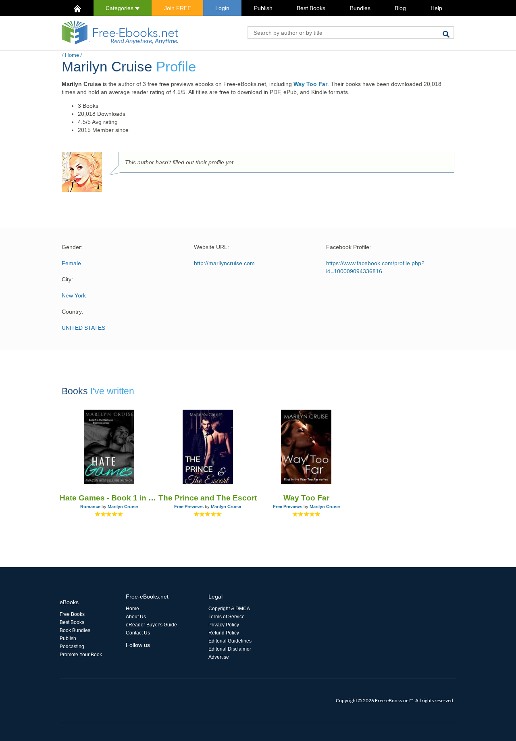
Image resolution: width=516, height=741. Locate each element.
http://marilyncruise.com (224, 263)
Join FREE (177, 8)
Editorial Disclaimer (229, 649)
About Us (136, 617)
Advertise (218, 657)
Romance (90, 506)
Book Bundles (75, 630)
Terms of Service (226, 617)
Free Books (72, 614)
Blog (400, 8)
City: (67, 279)
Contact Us (138, 633)
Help (436, 8)
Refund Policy (223, 633)
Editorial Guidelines (230, 641)
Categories (120, 8)
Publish (263, 8)
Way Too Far (310, 84)
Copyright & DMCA (229, 608)
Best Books (311, 8)
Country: (72, 311)
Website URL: (211, 247)
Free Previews (189, 506)
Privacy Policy (223, 625)
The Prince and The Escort (207, 498)
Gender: (72, 247)
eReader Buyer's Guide (151, 625)
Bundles (360, 8)
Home (72, 55)
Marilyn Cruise (123, 506)
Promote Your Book (81, 654)
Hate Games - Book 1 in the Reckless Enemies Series (109, 498)
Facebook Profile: (348, 247)
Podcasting (72, 646)
